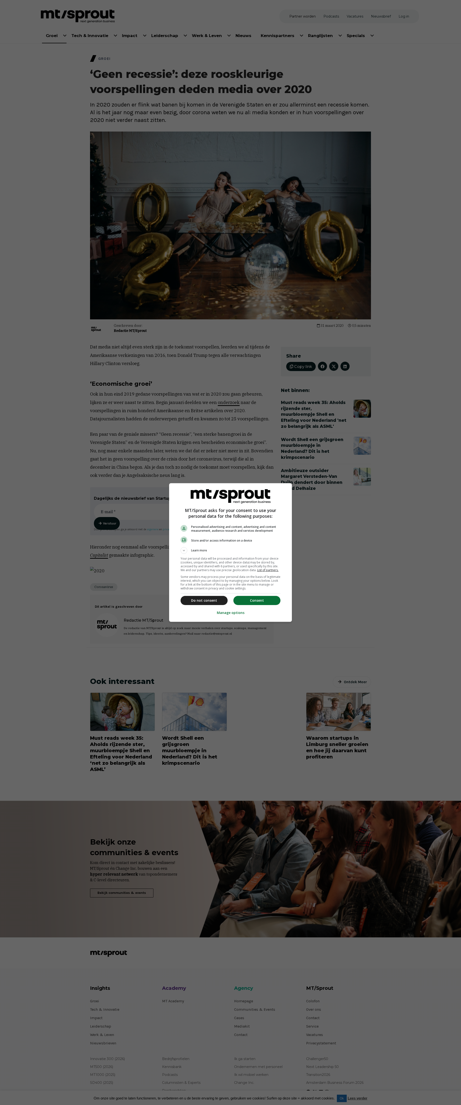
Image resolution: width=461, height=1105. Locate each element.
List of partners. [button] (268, 570)
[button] (230, 550)
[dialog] (230, 552)
